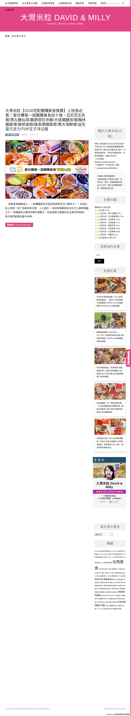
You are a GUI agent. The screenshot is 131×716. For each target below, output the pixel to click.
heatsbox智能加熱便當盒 (102, 551)
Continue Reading (22, 225)
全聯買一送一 (107, 557)
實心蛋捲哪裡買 (101, 576)
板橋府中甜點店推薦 (101, 582)
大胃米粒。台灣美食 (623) (109, 219)
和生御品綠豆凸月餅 (105, 569)
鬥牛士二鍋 (99, 609)
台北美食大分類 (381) (108, 238)
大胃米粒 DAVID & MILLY (65, 17)
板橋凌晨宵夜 (121, 579)
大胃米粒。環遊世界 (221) (109, 225)
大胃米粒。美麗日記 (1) (108, 235)
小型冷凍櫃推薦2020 (113, 576)
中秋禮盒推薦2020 (117, 554)
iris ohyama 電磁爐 (116, 551)
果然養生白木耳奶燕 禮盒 (116, 582)
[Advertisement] (47, 77)
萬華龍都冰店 (113, 605)
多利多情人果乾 (99, 573)
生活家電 (9, 10)
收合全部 (106, 207)
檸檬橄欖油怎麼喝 (105, 588)
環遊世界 (79, 3)
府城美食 (123, 576)
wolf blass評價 (106, 554)
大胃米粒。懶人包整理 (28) (110, 213)
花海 (106, 605)
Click (128, 358)
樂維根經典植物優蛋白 (110, 585)
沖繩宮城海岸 (115, 588)
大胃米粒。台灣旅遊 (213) (109, 222)
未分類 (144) (104, 210)
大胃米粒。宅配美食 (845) (109, 228)
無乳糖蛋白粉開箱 (110, 592)
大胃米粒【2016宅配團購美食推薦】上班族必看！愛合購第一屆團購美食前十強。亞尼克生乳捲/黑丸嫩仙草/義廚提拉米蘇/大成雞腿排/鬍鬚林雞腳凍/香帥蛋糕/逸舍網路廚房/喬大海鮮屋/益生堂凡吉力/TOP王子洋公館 (45, 119)
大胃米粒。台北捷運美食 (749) (111, 216)
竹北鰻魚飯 (116, 595)
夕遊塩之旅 (121, 569)
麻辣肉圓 (107, 609)
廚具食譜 (105, 3)
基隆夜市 (115, 569)
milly (24, 134)
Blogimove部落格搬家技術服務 (118, 714)
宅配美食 (92, 3)
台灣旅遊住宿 (65, 3)
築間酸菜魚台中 (103, 598)
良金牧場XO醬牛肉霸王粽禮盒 (107, 602)
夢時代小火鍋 (109, 573)
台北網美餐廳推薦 (106, 562)
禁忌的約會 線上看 (107, 595)
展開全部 (98, 207)
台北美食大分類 (29, 3)
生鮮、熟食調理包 (12, 134)
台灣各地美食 (48, 3)
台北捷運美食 (11, 3)
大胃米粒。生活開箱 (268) (109, 232)
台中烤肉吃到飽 (117, 557)
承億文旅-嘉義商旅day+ (105, 579)
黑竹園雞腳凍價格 (115, 609)
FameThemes (121, 709)
